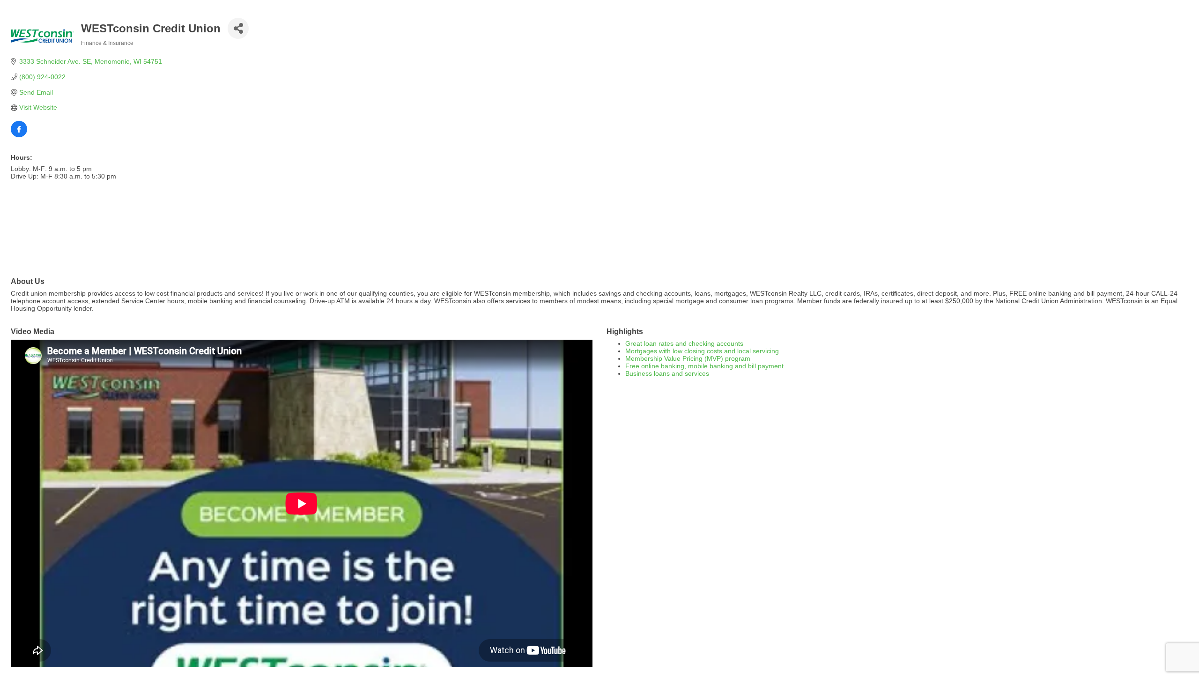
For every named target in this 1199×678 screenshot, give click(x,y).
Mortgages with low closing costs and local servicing (702, 351)
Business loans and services (667, 373)
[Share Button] (238, 28)
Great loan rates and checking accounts (684, 343)
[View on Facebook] (19, 135)
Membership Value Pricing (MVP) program (687, 358)
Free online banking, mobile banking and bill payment (704, 366)
